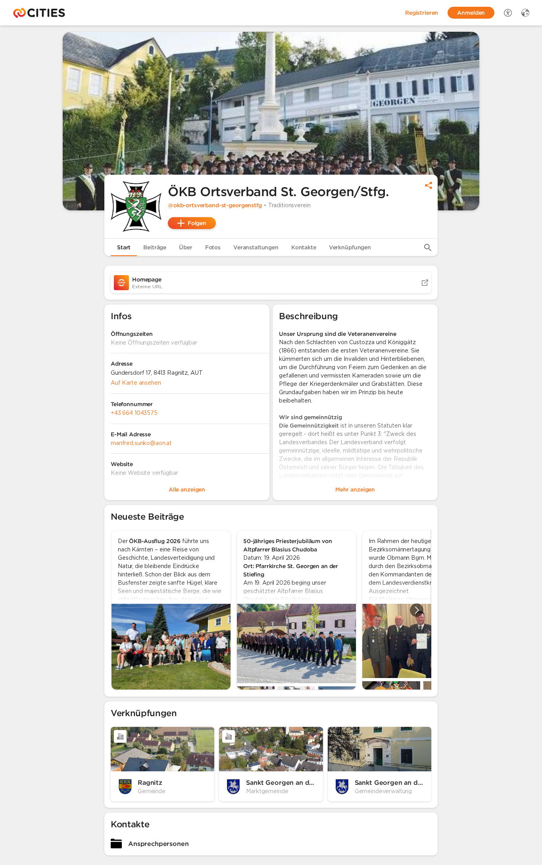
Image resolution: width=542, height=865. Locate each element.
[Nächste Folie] (416, 610)
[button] (136, 206)
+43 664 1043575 (134, 413)
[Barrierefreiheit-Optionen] (508, 13)
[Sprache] (525, 13)
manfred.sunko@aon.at (141, 443)
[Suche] (427, 247)
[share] (428, 185)
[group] (271, 610)
